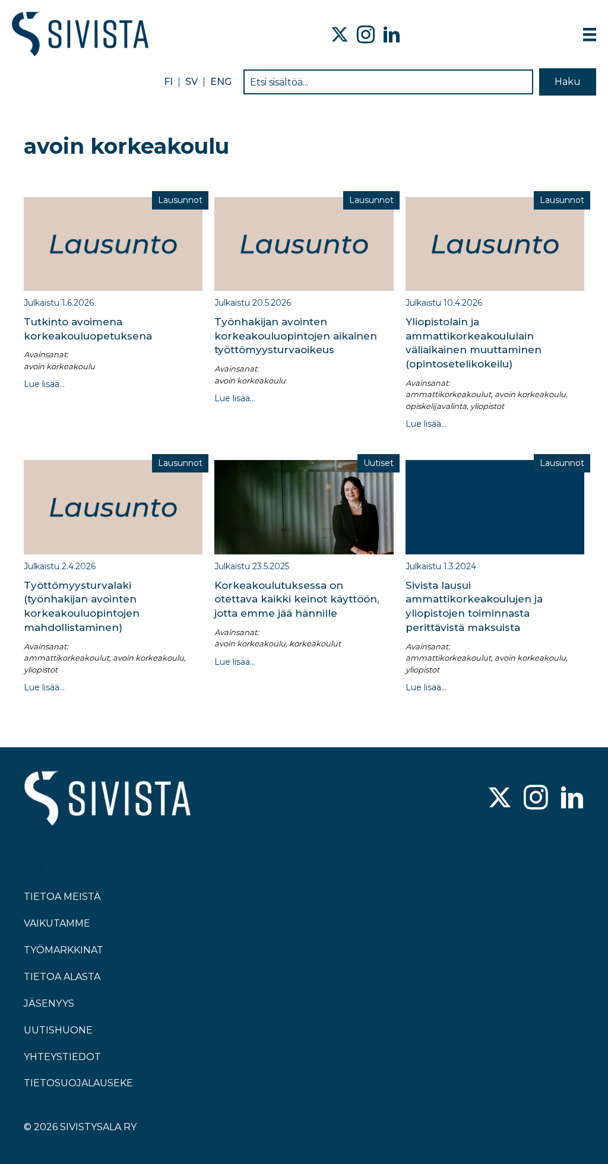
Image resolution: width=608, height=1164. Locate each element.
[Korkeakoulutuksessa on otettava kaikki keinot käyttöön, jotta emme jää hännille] (303, 506)
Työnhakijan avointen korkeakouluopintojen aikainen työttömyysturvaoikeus (295, 336)
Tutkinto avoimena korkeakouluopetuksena (88, 329)
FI (168, 82)
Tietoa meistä (62, 896)
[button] (567, 82)
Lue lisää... (44, 384)
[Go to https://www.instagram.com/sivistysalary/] (536, 798)
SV (191, 82)
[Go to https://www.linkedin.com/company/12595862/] (572, 798)
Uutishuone (58, 1030)
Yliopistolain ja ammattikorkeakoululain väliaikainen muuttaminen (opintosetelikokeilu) (474, 343)
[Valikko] (589, 34)
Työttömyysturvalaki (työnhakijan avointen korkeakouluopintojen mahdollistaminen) (82, 606)
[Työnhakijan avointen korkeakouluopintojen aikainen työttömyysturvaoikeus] (303, 242)
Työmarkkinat (63, 950)
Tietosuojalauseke (78, 1083)
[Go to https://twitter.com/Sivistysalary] (499, 798)
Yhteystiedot (62, 1056)
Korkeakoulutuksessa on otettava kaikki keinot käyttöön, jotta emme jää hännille (296, 599)
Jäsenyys (49, 1003)
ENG (221, 82)
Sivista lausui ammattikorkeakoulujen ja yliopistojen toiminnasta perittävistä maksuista (474, 606)
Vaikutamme (57, 923)
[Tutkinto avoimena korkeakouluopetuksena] (113, 242)
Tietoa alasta (62, 976)
